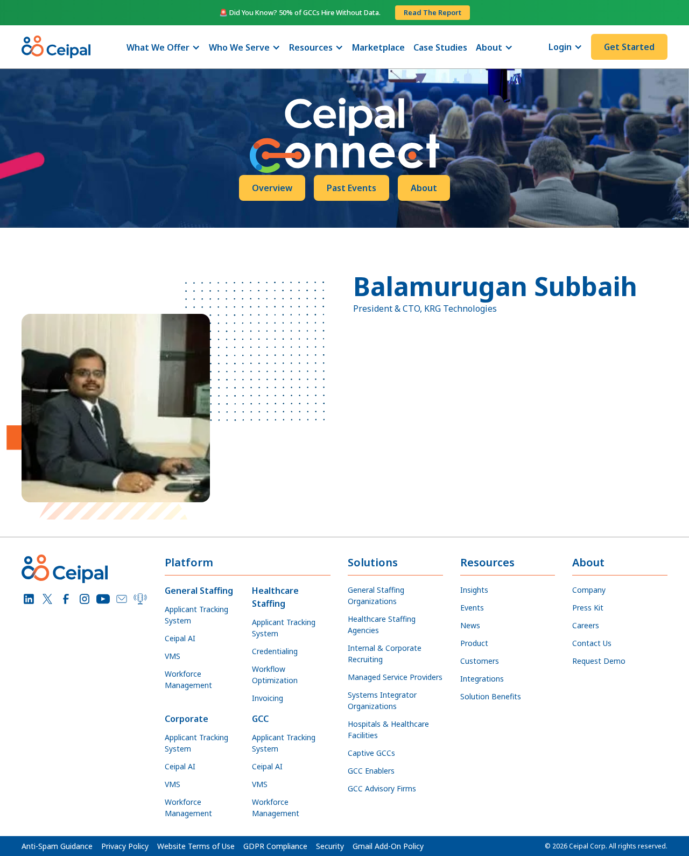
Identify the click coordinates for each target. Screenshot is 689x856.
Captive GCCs (371, 753)
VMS (172, 656)
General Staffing (199, 591)
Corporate (186, 719)
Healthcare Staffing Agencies (382, 624)
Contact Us (591, 643)
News (470, 625)
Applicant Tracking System (196, 615)
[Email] (122, 599)
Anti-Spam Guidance (57, 846)
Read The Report (432, 12)
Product (474, 643)
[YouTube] (103, 599)
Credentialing (275, 651)
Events (472, 607)
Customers (479, 661)
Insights (474, 590)
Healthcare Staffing (275, 597)
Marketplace (378, 47)
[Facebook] (66, 599)
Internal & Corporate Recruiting (384, 653)
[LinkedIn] (29, 599)
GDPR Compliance (275, 846)
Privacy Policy (125, 846)
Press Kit (587, 607)
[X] (47, 599)
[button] (163, 47)
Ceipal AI (180, 638)
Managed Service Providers (395, 677)
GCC (260, 719)
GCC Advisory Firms (382, 788)
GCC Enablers (371, 771)
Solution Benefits (490, 696)
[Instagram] (85, 599)
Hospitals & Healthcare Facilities (388, 729)
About (424, 188)
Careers (585, 625)
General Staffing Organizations (376, 595)
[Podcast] (140, 599)
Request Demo (598, 661)
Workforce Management (188, 679)
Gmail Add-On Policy (388, 846)
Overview (272, 188)
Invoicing (267, 698)
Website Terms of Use (196, 846)
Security (330, 846)
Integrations (482, 678)
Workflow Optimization (275, 674)
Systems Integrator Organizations (382, 700)
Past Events (351, 188)
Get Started (629, 47)
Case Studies (440, 47)
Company (589, 590)
